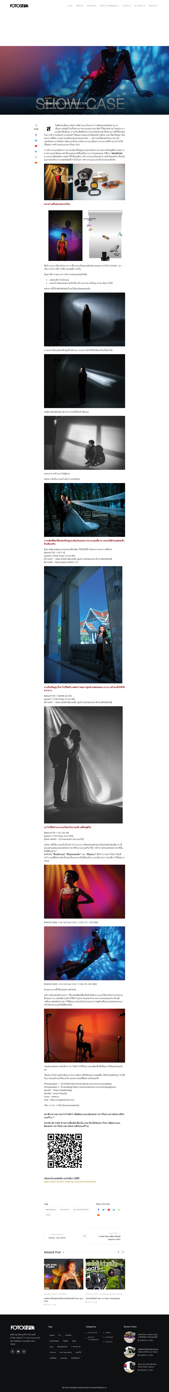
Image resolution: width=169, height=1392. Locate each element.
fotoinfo (49, 108)
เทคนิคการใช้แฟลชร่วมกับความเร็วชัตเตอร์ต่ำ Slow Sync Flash (63, 1299)
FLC (59, 1335)
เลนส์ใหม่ (53, 1358)
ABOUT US (153, 5)
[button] (119, 1252)
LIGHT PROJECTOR (51, 1209)
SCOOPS (125, 5)
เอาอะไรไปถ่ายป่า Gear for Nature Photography (103, 1298)
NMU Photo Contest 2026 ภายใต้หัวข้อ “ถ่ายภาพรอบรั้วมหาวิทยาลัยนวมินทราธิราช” (148, 1337)
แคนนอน (63, 1358)
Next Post (113, 1233)
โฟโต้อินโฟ (75, 1358)
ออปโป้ (78, 1352)
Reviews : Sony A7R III (57, 1237)
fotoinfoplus (54, 1341)
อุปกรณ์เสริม (64, 1209)
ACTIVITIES (139, 5)
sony (51, 1347)
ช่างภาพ (53, 1352)
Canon (52, 1335)
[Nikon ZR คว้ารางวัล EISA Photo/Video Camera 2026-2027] (129, 1367)
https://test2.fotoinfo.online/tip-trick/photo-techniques (70, 1181)
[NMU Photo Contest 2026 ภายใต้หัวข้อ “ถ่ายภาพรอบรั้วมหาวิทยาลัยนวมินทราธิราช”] (129, 1337)
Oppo (74, 1341)
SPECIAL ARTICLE (116, 1294)
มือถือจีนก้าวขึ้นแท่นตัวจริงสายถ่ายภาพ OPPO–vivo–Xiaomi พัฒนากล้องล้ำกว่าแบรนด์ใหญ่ (148, 1352)
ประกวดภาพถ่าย (66, 1352)
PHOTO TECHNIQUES (108, 5)
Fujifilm (65, 1341)
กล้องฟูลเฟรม (62, 1347)
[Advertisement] (84, 29)
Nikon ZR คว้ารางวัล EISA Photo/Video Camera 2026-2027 (147, 1367)
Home (70, 5)
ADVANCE (47, 1294)
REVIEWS (91, 5)
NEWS (78, 5)
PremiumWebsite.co (98, 1387)
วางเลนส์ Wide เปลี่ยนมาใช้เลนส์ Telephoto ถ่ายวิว (109, 1238)
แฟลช (48, 1215)
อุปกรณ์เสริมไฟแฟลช (81, 1209)
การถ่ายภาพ (75, 1347)
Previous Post (57, 1235)
